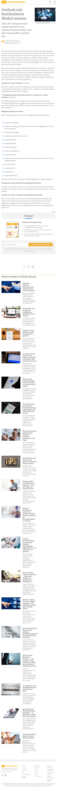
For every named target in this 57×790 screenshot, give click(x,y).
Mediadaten (37, 768)
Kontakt (23, 765)
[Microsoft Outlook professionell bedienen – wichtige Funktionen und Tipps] (10, 434)
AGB (23, 772)
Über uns (36, 772)
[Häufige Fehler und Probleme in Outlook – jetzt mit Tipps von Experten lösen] (10, 485)
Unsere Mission (38, 776)
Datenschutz (24, 770)
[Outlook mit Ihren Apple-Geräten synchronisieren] (10, 738)
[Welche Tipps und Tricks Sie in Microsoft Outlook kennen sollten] (10, 461)
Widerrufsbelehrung (26, 774)
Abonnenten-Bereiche (50, 780)
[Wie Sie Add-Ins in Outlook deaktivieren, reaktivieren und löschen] (10, 312)
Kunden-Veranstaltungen (50, 776)
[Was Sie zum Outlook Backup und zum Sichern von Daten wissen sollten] (10, 382)
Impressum (24, 768)
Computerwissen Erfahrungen (50, 770)
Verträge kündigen (24, 777)
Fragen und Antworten (49, 766)
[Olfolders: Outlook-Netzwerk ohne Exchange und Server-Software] (10, 287)
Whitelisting (37, 765)
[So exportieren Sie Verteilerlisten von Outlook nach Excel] (10, 689)
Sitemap (36, 770)
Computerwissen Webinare (50, 773)
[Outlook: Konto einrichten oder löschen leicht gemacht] (10, 334)
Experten (36, 774)
